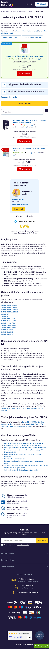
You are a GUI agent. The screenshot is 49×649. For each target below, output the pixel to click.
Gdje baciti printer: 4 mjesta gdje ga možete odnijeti (21, 470)
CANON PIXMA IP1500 (8, 325)
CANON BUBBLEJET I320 (9, 312)
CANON (31, 11)
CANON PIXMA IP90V (8, 321)
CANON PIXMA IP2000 (8, 327)
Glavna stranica (5, 11)
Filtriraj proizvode (24, 104)
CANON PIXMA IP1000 (8, 323)
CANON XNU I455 (7, 332)
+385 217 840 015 (18, 199)
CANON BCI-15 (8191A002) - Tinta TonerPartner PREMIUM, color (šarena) (30, 121)
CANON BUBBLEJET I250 (9, 310)
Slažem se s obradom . (16, 545)
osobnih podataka (23, 545)
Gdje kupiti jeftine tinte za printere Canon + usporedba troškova (25, 448)
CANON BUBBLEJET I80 (9, 307)
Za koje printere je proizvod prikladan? (24, 62)
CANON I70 (5, 314)
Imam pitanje (18, 209)
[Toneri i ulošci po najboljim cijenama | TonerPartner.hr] (7, 4)
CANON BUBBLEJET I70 (9, 305)
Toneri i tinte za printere (19, 11)
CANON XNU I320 (7, 330)
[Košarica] (31, 4)
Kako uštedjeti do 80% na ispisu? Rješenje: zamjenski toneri (25, 92)
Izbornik (43, 4)
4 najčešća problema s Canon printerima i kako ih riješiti (22, 445)
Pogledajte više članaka (9, 97)
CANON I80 (5, 316)
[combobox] (22, 111)
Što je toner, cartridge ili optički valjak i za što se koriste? (24, 85)
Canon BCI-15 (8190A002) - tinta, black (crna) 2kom (24, 56)
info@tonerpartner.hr (20, 204)
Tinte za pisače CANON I (32, 37)
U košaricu (26, 73)
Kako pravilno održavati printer (14, 459)
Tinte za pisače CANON (11, 37)
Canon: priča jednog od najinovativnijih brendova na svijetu (23, 443)
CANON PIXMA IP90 (8, 318)
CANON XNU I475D (7, 334)
